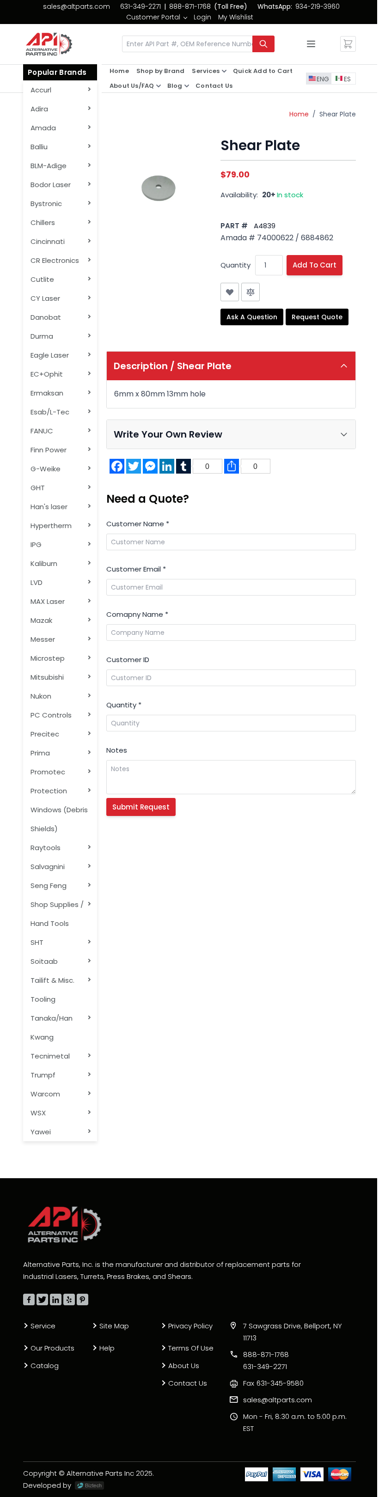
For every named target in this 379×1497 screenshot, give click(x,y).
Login (202, 17)
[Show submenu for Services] (224, 71)
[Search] (263, 44)
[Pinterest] (82, 1299)
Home (119, 71)
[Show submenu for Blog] (186, 86)
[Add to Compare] (250, 292)
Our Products (52, 1348)
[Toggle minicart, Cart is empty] (348, 44)
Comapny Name (137, 614)
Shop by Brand (160, 71)
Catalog (45, 1365)
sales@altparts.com (76, 6)
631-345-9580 (273, 1383)
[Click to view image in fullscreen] (158, 189)
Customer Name (137, 524)
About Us (183, 1365)
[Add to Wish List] (229, 292)
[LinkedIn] (55, 1299)
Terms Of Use (191, 1348)
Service (43, 1326)
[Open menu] (311, 44)
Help (107, 1348)
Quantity (235, 265)
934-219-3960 (317, 6)
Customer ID (127, 659)
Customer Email (136, 569)
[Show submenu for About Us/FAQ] (158, 86)
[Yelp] (69, 1299)
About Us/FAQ (132, 85)
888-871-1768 (190, 6)
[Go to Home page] (49, 44)
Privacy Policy (190, 1326)
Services (206, 71)
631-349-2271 (140, 6)
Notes (116, 750)
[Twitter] (42, 1299)
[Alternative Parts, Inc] (64, 1224)
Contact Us (214, 85)
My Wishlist (235, 17)
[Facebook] (29, 1299)
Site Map (114, 1326)
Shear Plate (337, 114)
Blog (174, 85)
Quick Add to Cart (263, 71)
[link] (156, 17)
